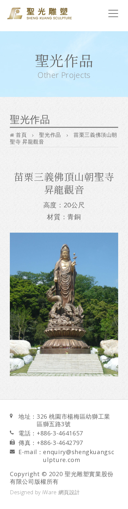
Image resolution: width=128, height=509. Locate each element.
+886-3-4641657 (60, 433)
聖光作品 (50, 134)
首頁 (20, 134)
